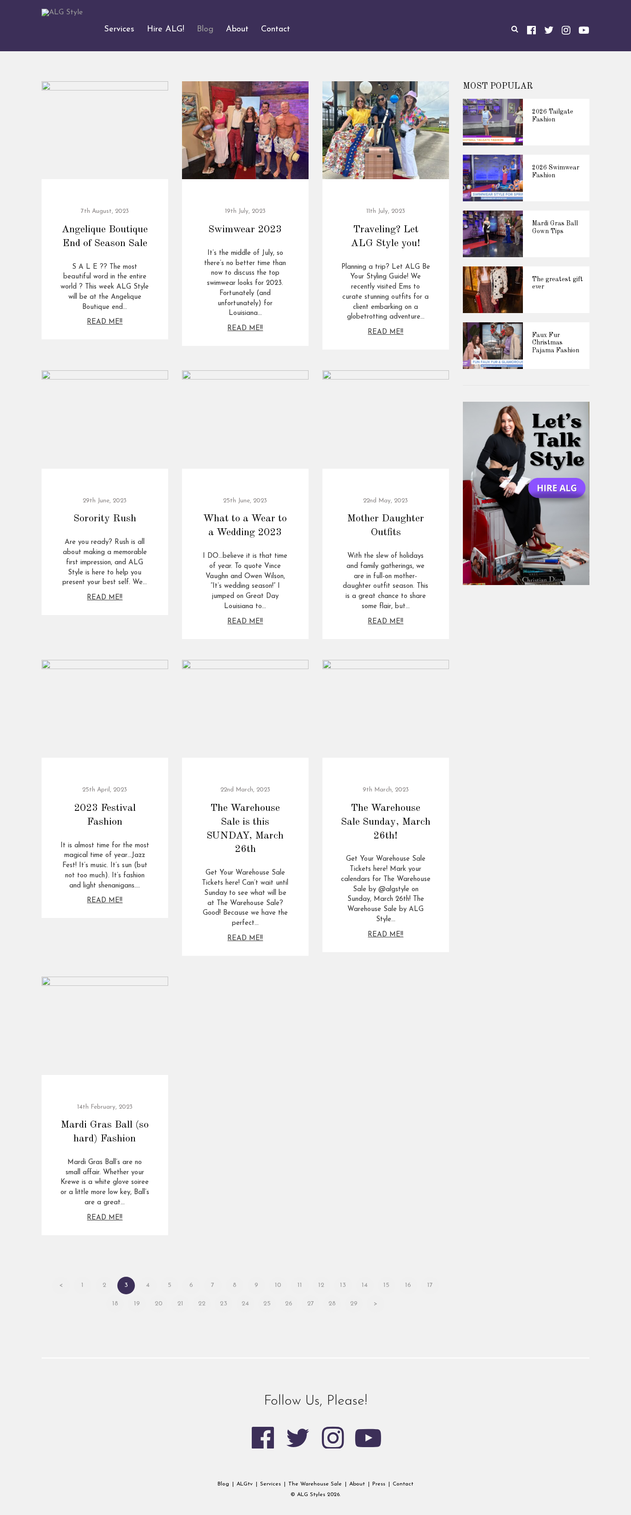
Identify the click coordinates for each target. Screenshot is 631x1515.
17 (430, 1285)
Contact (403, 1484)
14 (365, 1285)
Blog (223, 1484)
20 (159, 1303)
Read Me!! (104, 322)
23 (223, 1303)
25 (267, 1303)
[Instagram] (566, 29)
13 (343, 1285)
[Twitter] (549, 29)
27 (310, 1303)
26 (288, 1303)
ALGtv (245, 1484)
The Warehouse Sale (315, 1484)
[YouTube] (583, 29)
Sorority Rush (104, 518)
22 (202, 1303)
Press (378, 1484)
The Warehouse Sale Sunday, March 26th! (386, 822)
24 (245, 1303)
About (357, 1484)
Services (270, 1484)
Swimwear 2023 (245, 229)
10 (278, 1285)
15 (386, 1285)
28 (332, 1303)
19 (137, 1303)
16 (408, 1285)
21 (180, 1303)
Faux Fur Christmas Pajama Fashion (555, 343)
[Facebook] (531, 29)
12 (321, 1285)
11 (299, 1285)
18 (115, 1303)
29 (354, 1303)
